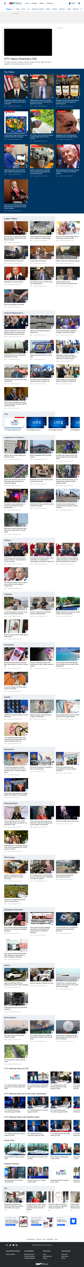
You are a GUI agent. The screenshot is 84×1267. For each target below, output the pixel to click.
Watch (41, 3)
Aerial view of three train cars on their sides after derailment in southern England (14, 481)
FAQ (44, 1239)
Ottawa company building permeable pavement (64, 876)
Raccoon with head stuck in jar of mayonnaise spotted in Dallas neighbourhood (67, 481)
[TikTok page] (10, 1245)
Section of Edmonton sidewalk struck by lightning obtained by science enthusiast (40, 171)
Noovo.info (64, 1254)
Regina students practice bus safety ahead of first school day (68, 613)
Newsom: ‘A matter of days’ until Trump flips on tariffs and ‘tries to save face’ (15, 102)
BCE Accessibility (10, 1254)
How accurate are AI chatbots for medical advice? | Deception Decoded (67, 929)
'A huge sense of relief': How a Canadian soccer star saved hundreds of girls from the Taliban (36, 1207)
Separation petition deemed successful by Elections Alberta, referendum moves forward (66, 356)
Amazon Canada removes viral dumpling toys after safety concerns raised (42, 664)
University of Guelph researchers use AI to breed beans (15, 900)
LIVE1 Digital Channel (33, 430)
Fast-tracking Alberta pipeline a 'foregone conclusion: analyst (66, 331)
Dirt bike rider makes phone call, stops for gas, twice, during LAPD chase (66, 456)
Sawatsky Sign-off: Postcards (13, 261)
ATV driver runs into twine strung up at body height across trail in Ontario (41, 136)
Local (27, 3)
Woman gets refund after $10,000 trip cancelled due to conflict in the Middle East (67, 664)
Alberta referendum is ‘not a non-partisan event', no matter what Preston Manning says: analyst (15, 332)
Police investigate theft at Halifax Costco (41, 456)
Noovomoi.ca (65, 1256)
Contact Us (39, 1239)
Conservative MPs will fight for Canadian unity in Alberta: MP (40, 380)
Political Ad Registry (29, 1258)
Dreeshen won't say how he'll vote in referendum (15, 380)
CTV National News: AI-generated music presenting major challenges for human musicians (41, 876)
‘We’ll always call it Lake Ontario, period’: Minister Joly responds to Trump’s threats (15, 559)
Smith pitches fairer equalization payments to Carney (15, 356)
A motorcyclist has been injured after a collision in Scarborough (40, 237)
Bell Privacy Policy (29, 1254)
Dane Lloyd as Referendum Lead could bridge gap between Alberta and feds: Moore (15, 404)
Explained (76, 9)
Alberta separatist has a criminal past (41, 356)
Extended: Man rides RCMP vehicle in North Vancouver (41, 480)
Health (69, 9)
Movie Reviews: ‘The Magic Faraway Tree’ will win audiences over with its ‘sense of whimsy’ (16, 847)
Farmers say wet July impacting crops (14, 1060)
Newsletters (50, 1239)
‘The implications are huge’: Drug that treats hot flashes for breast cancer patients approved (15, 739)
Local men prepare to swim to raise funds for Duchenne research (15, 613)
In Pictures (49, 3)
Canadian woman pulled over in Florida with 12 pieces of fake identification (14, 505)
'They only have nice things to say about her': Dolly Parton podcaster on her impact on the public (41, 822)
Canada (34, 3)
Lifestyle (54, 9)
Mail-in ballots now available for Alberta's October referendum (66, 380)
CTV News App (30, 1239)
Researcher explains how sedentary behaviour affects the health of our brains (14, 1206)
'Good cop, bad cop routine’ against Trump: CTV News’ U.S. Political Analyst (67, 171)
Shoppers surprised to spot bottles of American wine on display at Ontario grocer (67, 102)
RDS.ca (63, 1258)
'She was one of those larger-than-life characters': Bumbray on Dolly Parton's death (15, 206)
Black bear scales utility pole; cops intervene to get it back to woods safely (15, 530)
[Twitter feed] (7, 1245)
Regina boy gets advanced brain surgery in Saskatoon (40, 715)
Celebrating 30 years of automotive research (15, 1008)
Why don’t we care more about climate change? (14, 1036)
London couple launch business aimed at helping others (40, 613)
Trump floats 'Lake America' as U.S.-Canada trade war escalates (16, 136)
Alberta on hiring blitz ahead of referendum (40, 331)
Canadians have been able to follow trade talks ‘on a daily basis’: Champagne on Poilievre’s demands (42, 559)
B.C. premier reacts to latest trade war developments (41, 282)
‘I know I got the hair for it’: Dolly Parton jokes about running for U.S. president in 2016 (15, 822)
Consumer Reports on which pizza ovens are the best (15, 688)
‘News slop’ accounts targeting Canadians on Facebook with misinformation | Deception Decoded (40, 930)
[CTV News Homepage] (15, 3)
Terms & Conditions (29, 1256)
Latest (18, 9)
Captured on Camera (38, 9)
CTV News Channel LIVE (13, 430)
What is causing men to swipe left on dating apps (16, 635)
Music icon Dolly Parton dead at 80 (67, 821)
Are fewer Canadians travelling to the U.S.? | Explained (41, 768)
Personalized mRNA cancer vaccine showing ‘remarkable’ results (67, 715)
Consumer (62, 9)
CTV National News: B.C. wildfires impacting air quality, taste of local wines (41, 1037)
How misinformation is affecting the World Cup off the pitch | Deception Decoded (15, 929)
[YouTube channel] (13, 1245)
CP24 (44, 1254)
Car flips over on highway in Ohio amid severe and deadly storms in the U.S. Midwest (67, 1037)
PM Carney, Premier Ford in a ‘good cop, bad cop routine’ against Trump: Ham (15, 584)
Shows (23, 9)
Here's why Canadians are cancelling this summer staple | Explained (66, 768)
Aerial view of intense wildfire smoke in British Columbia (42, 505)
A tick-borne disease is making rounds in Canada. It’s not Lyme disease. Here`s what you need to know (15, 769)
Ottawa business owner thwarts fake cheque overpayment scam (14, 171)
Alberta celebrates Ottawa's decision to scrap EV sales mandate (16, 984)
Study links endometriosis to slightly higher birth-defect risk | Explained (15, 794)
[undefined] (15, 1080)
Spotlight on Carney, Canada (13, 282)
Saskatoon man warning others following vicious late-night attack (67, 136)
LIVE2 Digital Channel (55, 430)
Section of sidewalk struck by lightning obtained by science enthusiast (13, 876)
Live (28, 9)
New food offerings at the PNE (14, 304)
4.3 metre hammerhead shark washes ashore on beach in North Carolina (67, 505)
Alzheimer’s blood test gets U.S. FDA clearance (16, 715)
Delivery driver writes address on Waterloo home (15, 456)
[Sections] (5, 3)
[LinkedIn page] (17, 1245)
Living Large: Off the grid (38, 261)
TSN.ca (45, 1258)
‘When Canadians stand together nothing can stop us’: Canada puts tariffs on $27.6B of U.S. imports (67, 559)
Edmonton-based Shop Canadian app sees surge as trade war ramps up (16, 664)
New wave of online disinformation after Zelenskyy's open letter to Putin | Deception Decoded (15, 955)
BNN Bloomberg (47, 1256)
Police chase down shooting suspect (68, 261)
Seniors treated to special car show (41, 983)
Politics (48, 9)
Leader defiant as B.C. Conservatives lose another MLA (66, 282)
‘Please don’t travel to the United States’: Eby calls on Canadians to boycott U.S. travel (41, 102)
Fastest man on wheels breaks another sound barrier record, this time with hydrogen (67, 984)
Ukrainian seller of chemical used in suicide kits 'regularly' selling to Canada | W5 (58, 1206)
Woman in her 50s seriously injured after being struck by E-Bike (67, 237)
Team (56, 1239)
